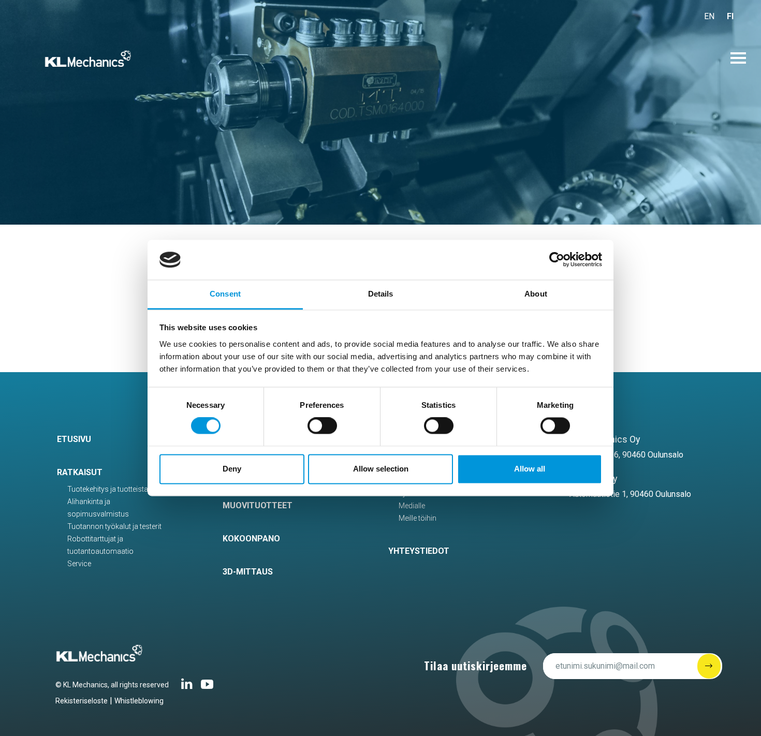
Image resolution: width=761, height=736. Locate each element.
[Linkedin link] (187, 688)
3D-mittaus (248, 572)
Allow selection (380, 468)
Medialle (412, 506)
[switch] (322, 426)
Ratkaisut (80, 472)
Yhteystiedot (418, 551)
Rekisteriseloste (81, 701)
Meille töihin (417, 518)
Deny (232, 468)
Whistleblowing (139, 701)
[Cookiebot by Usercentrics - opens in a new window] (556, 260)
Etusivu (74, 439)
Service (79, 564)
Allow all (529, 468)
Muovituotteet (257, 505)
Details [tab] (380, 293)
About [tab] (535, 293)
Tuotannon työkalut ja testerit (114, 526)
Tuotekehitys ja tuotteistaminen (117, 489)
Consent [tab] (225, 293)
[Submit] (709, 666)
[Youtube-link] (207, 688)
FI (730, 16)
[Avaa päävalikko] (738, 58)
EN (709, 16)
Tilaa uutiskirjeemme (475, 665)
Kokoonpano (251, 538)
